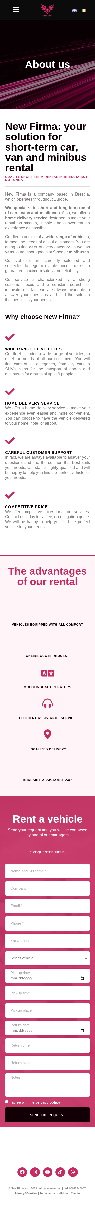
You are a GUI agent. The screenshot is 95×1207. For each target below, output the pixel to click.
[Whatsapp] (73, 1172)
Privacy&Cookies (26, 1193)
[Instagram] (35, 1172)
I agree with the (34, 1102)
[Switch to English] (74, 10)
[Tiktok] (60, 1172)
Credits (76, 1193)
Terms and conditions (54, 1193)
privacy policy (47, 1102)
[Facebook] (22, 1172)
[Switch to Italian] (84, 10)
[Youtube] (47, 1172)
